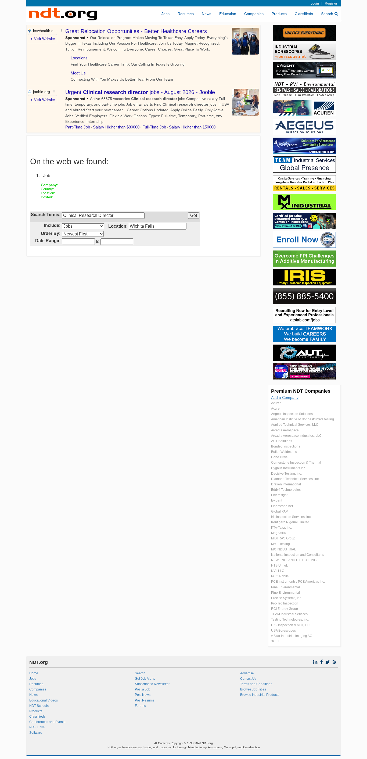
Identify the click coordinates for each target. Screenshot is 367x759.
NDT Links (37, 727)
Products (279, 14)
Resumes (186, 14)
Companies (254, 14)
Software (35, 733)
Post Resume (144, 700)
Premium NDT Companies (300, 391)
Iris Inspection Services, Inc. (291, 517)
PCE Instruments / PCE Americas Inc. (298, 581)
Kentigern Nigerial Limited (290, 522)
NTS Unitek (279, 565)
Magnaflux (278, 533)
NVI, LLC (277, 571)
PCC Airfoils (280, 576)
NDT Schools (39, 706)
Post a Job (142, 689)
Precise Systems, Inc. (286, 598)
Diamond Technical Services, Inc (295, 479)
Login (315, 3)
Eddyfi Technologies (286, 490)
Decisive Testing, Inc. (286, 473)
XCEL (275, 641)
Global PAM (279, 511)
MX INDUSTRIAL (283, 549)
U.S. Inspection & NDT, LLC (291, 625)
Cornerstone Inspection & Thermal (296, 462)
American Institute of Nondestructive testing (302, 419)
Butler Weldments (284, 452)
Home (33, 673)
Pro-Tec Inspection (284, 603)
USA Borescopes (283, 630)
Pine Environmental (285, 587)
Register (331, 3)
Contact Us (248, 679)
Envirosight (279, 495)
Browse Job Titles (253, 689)
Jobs (165, 14)
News (206, 14)
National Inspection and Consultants (297, 555)
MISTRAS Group (283, 538)
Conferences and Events (47, 722)
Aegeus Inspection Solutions (292, 414)
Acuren (276, 403)
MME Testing (280, 544)
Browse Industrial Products (259, 695)
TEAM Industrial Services (289, 614)
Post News (142, 695)
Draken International (286, 484)
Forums (140, 706)
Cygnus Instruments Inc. (288, 468)
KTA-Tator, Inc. (281, 527)
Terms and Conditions (256, 684)
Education (227, 14)
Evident (276, 500)
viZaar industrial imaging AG (291, 636)
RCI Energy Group (284, 609)
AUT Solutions (281, 441)
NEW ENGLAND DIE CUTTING (293, 560)
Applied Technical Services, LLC (294, 425)
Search (327, 14)
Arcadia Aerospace (285, 430)
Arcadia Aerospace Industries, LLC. (296, 436)
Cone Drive (279, 457)
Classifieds (304, 14)
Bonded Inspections (285, 446)
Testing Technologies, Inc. (290, 619)
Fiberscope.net (282, 506)
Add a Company (284, 397)
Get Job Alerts (145, 679)
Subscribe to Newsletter (152, 684)
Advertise (247, 673)
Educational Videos (43, 700)
